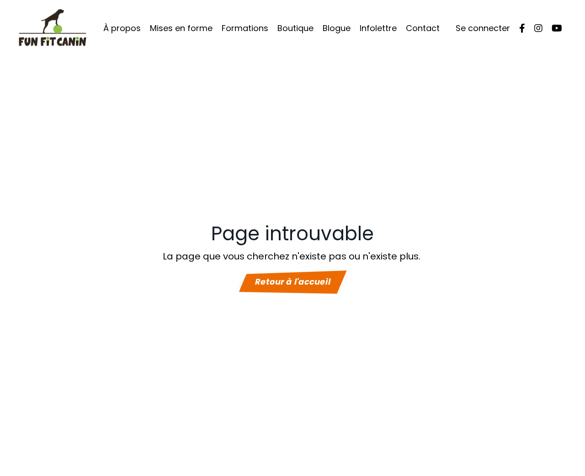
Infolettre (378, 28)
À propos (122, 28)
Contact (423, 28)
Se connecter (483, 28)
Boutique (295, 28)
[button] (292, 281)
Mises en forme (181, 28)
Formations (245, 28)
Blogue (337, 28)
